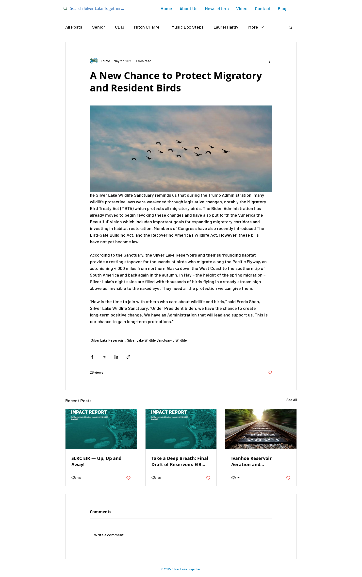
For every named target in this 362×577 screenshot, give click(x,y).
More (253, 27)
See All (291, 400)
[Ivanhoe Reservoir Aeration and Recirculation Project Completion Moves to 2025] (260, 429)
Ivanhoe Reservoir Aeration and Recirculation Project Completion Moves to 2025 (260, 461)
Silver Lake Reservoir (107, 340)
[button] (290, 27)
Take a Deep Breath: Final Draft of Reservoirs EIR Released (179, 461)
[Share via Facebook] (92, 357)
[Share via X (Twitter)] (104, 357)
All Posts (73, 27)
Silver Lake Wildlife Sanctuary (149, 340)
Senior (98, 27)
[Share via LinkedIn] (116, 357)
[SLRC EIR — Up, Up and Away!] (101, 429)
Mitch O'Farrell (148, 27)
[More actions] (269, 61)
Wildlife (181, 340)
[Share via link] (128, 357)
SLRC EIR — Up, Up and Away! (96, 461)
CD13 (119, 27)
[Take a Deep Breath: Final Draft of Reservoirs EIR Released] (181, 429)
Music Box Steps (187, 27)
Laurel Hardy (226, 27)
